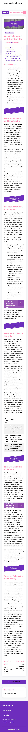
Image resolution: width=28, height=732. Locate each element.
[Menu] (14, 7)
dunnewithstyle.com (13, 3)
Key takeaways (10, 49)
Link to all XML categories (9, 719)
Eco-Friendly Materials (10, 693)
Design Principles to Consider (12, 56)
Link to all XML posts (7, 722)
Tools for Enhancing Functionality (13, 60)
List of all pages (6, 710)
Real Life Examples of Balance (12, 58)
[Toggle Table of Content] (20, 48)
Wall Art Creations (9, 32)
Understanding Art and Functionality (10, 52)
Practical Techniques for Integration (13, 55)
